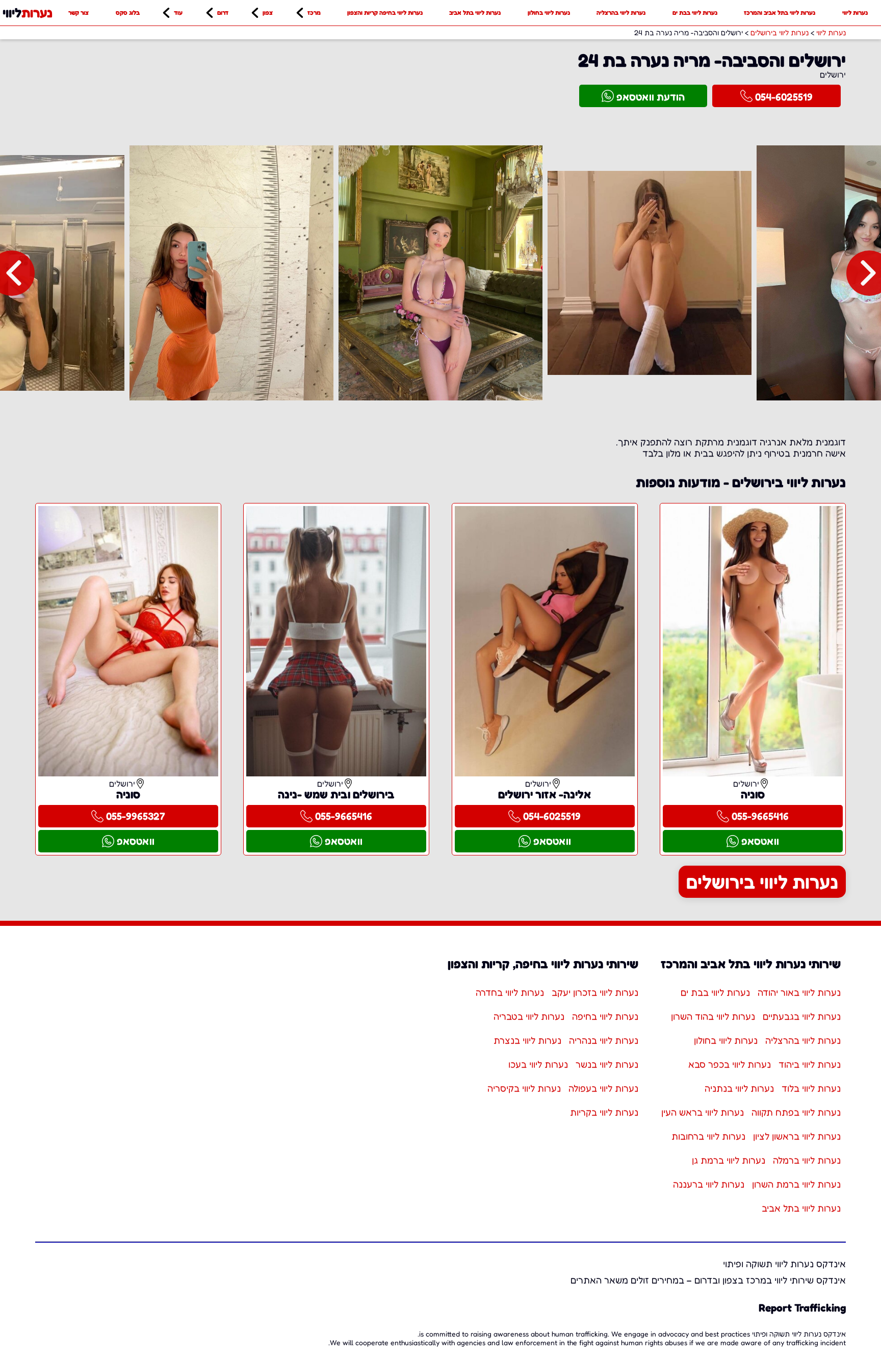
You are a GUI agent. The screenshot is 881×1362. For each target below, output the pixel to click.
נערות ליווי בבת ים (694, 12)
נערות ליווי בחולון (549, 12)
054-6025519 (784, 97)
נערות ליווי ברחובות (708, 1136)
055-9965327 (135, 816)
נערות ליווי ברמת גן (728, 1160)
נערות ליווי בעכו (538, 1064)
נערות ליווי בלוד (811, 1088)
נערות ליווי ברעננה (708, 1184)
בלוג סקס (128, 12)
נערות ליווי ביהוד (810, 1064)
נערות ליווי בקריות (604, 1112)
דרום (222, 12)
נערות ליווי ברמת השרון (796, 1184)
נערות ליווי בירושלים (762, 882)
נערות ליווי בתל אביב (475, 12)
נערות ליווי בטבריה (529, 1016)
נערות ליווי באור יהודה (799, 992)
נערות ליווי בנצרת (527, 1040)
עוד (178, 12)
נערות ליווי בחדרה (510, 992)
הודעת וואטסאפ (650, 97)
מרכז (314, 12)
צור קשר (78, 12)
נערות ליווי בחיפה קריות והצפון (385, 12)
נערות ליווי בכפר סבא (729, 1064)
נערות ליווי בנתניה (739, 1088)
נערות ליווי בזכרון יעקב (595, 992)
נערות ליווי (855, 12)
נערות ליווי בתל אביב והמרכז (779, 12)
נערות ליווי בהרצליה (621, 12)
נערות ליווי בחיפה (605, 1016)
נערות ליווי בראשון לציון (797, 1136)
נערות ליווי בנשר (607, 1064)
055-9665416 (760, 816)
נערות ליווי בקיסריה (524, 1088)
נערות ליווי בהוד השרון (713, 1016)
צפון (268, 12)
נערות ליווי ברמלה (807, 1160)
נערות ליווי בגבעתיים (802, 1016)
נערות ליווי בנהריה (603, 1040)
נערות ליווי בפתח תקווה (796, 1112)
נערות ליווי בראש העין (702, 1112)
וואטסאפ (760, 841)
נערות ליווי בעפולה (603, 1088)
